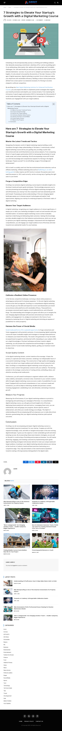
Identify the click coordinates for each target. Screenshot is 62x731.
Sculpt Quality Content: (18, 118)
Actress (6, 631)
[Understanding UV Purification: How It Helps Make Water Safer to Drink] (8, 583)
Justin (9, 20)
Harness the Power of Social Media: (21, 116)
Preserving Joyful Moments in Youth (42, 550)
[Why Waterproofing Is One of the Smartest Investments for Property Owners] (17, 492)
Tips (5, 690)
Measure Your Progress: (18, 120)
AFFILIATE (6, 634)
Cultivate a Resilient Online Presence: (22, 115)
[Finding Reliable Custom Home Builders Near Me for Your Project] (17, 540)
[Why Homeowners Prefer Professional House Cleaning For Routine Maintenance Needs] (8, 609)
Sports (5, 680)
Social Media (7, 678)
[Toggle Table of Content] (53, 104)
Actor (5, 629)
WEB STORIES (7, 701)
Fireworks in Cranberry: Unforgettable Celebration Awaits (43, 502)
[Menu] (4, 2)
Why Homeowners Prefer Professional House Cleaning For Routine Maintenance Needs (33, 607)
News (5, 667)
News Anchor (7, 670)
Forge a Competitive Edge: (19, 111)
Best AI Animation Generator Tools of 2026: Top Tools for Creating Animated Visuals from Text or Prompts (45, 526)
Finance (6, 657)
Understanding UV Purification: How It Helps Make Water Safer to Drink (35, 581)
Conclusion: (13, 121)
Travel (5, 693)
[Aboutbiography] (31, 2)
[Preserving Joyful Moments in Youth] (45, 540)
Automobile (7, 639)
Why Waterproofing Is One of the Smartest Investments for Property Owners (16, 502)
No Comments (40, 20)
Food (5, 660)
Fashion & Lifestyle (9, 655)
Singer (5, 675)
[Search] (57, 2)
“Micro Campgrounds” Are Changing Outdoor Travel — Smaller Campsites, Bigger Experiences (15, 526)
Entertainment (7, 652)
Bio (4, 644)
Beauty (5, 642)
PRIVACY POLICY (29, 721)
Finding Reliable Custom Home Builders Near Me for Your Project (15, 550)
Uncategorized (7, 696)
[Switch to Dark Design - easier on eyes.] (55, 2)
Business (6, 647)
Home (5, 665)
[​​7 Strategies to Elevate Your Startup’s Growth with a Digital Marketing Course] (31, 41)
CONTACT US (39, 721)
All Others (6, 637)
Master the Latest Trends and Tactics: (22, 110)
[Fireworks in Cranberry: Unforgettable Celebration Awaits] (45, 492)
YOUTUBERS (7, 703)
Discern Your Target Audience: (20, 113)
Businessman (7, 649)
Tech (5, 683)
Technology (7, 685)
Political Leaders (8, 672)
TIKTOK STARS (8, 688)
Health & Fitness (8, 662)
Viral (5, 698)
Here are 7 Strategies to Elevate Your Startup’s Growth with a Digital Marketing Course (28, 107)
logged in (14, 565)
